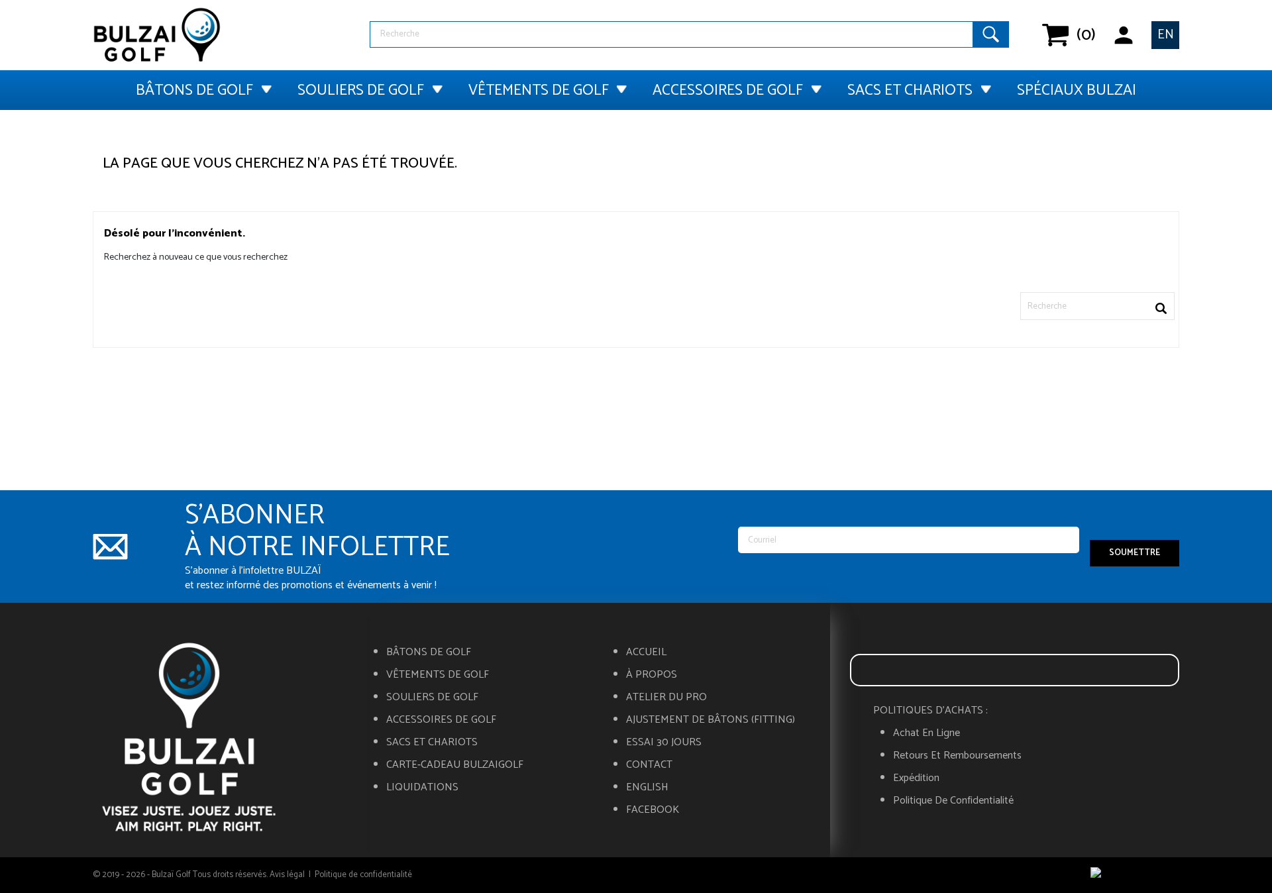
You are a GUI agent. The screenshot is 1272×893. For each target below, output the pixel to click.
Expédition (916, 778)
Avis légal (287, 875)
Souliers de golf (360, 90)
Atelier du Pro (666, 698)
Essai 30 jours (664, 743)
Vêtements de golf (538, 90)
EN (1165, 35)
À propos (651, 675)
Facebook (652, 810)
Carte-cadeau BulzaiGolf (454, 765)
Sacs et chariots (910, 90)
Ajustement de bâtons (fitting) (710, 720)
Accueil (646, 652)
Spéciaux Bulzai (1076, 90)
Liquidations (422, 788)
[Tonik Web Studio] (1134, 875)
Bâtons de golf (194, 90)
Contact (649, 765)
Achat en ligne (926, 733)
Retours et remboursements (957, 756)
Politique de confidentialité (953, 801)
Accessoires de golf (728, 90)
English (647, 788)
